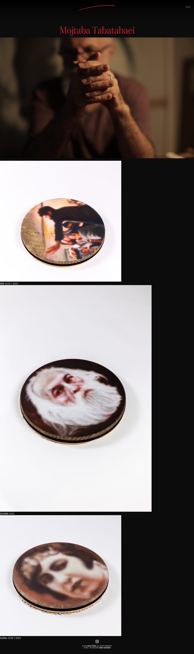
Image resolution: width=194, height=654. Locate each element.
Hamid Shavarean (104, 648)
